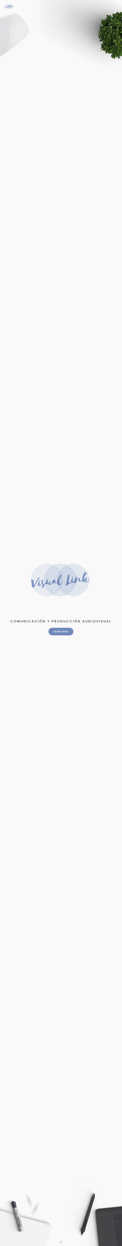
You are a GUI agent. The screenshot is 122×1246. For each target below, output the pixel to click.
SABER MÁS (61, 631)
